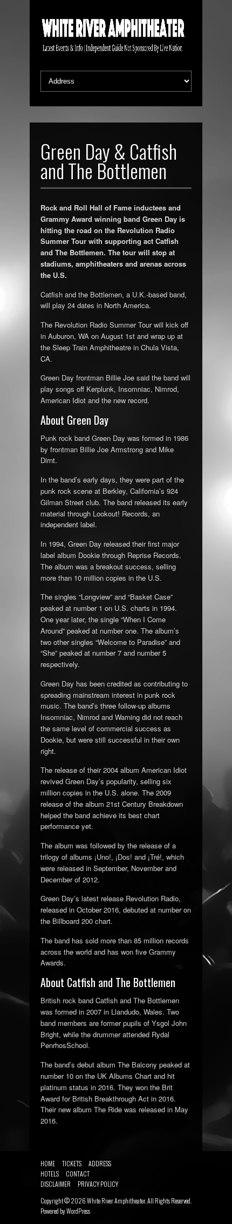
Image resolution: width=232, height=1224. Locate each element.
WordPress (78, 1210)
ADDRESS (99, 1163)
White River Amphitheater (116, 1200)
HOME (47, 1163)
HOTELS (49, 1173)
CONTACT (78, 1173)
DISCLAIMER (55, 1183)
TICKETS (71, 1163)
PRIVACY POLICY (98, 1183)
